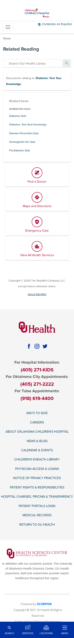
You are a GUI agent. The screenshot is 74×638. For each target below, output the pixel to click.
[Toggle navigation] (7, 27)
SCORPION (44, 604)
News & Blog (37, 441)
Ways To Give (37, 413)
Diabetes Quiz (17, 116)
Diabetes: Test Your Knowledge (28, 124)
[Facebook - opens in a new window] (29, 346)
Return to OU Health (37, 524)
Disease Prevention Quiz (24, 133)
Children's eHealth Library (37, 459)
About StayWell (37, 294)
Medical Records (37, 515)
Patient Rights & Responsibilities (37, 487)
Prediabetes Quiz (19, 150)
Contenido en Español (57, 24)
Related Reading (21, 49)
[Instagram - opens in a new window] (37, 346)
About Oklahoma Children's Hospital (37, 432)
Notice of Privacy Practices (37, 478)
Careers (37, 422)
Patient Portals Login (37, 506)
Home (7, 38)
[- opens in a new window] (37, 553)
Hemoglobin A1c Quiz (22, 142)
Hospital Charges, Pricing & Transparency (37, 496)
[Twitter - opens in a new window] (45, 346)
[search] (33, 63)
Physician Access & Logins (37, 469)
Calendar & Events (37, 450)
